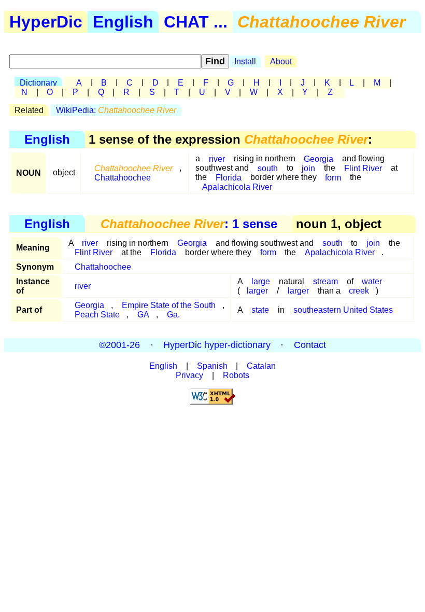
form (333, 177)
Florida (163, 252)
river (217, 158)
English (123, 21)
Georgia (192, 243)
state (260, 309)
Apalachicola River (237, 186)
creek (359, 290)
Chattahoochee (122, 177)
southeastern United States (343, 309)
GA (143, 314)
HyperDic (45, 21)
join (308, 167)
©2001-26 (119, 345)
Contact (310, 345)
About (281, 61)
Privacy (189, 375)
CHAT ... (196, 21)
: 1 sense (189, 224)
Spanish (212, 365)
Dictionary (38, 82)
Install (245, 61)
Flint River (363, 167)
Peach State (97, 314)
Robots (236, 375)
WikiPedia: (116, 110)
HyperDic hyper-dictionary (217, 345)
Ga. (173, 314)
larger (257, 290)
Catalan (261, 365)
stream (325, 281)
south (268, 167)
